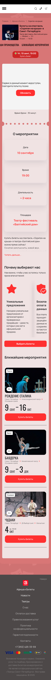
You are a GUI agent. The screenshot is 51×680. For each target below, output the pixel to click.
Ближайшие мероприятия (35, 44)
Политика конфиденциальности (25, 627)
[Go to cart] (46, 8)
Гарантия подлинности (25, 634)
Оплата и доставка (26, 613)
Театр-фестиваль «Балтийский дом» (34, 34)
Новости (25, 595)
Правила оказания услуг (25, 619)
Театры (26, 601)
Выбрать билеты (25, 343)
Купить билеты (25, 417)
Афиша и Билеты (25, 589)
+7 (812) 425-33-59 (25, 646)
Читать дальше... (12, 254)
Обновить (25, 92)
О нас (25, 607)
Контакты (25, 640)
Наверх (43, 579)
